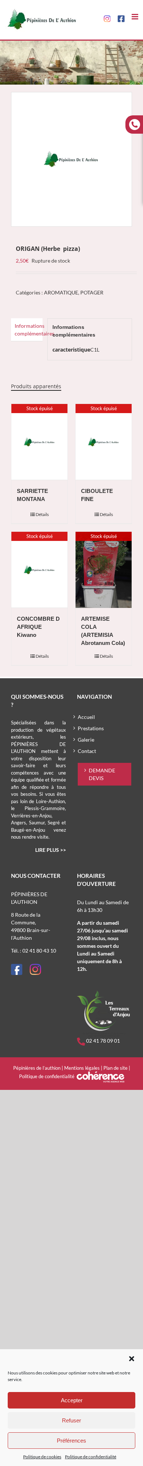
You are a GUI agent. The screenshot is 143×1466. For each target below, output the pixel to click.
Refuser (71, 1420)
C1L (94, 349)
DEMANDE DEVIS (102, 774)
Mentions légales (82, 1068)
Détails (42, 514)
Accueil (86, 717)
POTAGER (91, 292)
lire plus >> (50, 850)
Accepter (71, 1400)
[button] (131, 1358)
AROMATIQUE (61, 292)
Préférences (71, 1440)
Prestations (91, 728)
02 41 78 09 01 (102, 1041)
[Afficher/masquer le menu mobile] (135, 17)
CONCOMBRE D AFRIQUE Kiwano (38, 627)
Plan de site (115, 1068)
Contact (87, 751)
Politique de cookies (42, 1456)
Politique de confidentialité (90, 1456)
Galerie (86, 739)
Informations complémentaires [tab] (29, 330)
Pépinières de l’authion (36, 1068)
